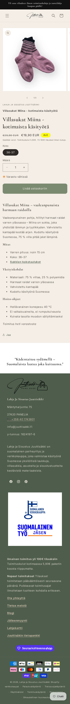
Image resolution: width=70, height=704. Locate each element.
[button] (7, 16)
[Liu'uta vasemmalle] (27, 98)
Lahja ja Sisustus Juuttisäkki (34, 682)
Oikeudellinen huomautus (36, 697)
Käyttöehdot (17, 692)
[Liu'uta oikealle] (43, 98)
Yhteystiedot (56, 692)
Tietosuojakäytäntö (55, 686)
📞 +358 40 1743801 (21, 419)
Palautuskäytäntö (32, 686)
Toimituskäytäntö (36, 692)
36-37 (10, 152)
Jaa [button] (8, 334)
